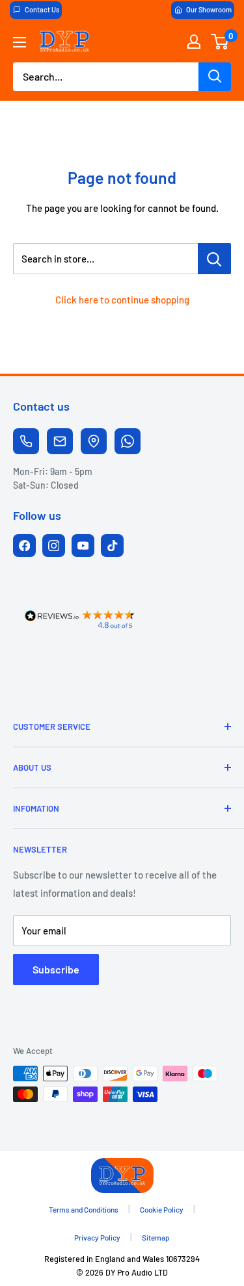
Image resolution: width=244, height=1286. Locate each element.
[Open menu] (19, 42)
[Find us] (94, 441)
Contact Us (42, 9)
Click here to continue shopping (122, 299)
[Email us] (60, 441)
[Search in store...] (214, 258)
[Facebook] (24, 545)
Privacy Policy (97, 1237)
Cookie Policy (161, 1209)
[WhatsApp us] (128, 441)
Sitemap (156, 1237)
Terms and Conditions (83, 1209)
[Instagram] (53, 545)
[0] (220, 41)
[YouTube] (83, 545)
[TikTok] (112, 545)
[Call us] (26, 441)
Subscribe (56, 969)
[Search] (214, 76)
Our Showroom (209, 9)
